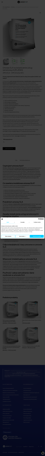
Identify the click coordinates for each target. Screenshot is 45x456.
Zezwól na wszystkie (37, 236)
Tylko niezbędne (8, 236)
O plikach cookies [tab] (37, 222)
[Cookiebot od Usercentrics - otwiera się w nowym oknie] (39, 219)
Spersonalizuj (22, 236)
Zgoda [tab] (8, 222)
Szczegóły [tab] (23, 222)
